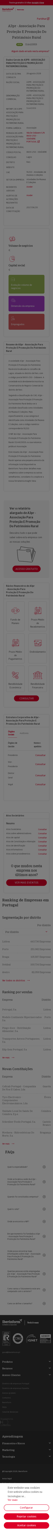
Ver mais (13, 1499)
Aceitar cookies (26, 1525)
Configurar (26, 1507)
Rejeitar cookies (26, 1516)
